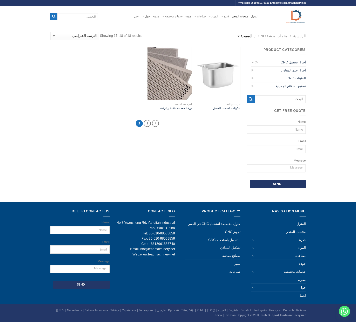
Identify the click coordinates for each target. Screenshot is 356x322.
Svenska (230, 315)
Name (302, 122)
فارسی (161, 310)
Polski (200, 310)
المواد (214, 16)
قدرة (226, 16)
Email (302, 141)
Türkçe (114, 310)
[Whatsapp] (344, 311)
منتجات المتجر (240, 16)
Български (146, 310)
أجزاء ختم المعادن (293, 70)
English (233, 310)
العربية (222, 310)
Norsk (218, 315)
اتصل (136, 16)
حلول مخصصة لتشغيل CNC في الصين (213, 224)
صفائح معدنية (231, 256)
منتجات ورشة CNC (273, 36)
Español (245, 310)
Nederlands (74, 310)
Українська (129, 310)
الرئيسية (299, 36)
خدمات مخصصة (174, 16)
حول (147, 16)
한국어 (60, 310)
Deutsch (288, 310)
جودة (188, 16)
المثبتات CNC (296, 78)
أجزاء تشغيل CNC (293, 62)
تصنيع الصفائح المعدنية (290, 86)
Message (300, 160)
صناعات (201, 16)
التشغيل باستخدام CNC (224, 240)
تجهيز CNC (232, 232)
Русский (173, 310)
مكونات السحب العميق (226, 108)
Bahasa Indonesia (96, 310)
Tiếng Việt (187, 310)
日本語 (211, 310)
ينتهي (236, 263)
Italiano (301, 310)
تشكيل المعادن (230, 247)
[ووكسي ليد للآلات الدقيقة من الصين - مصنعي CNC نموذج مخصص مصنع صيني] (285, 16)
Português (260, 310)
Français (275, 310)
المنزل (254, 16)
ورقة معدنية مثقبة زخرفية (176, 108)
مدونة (156, 16)
